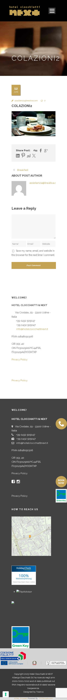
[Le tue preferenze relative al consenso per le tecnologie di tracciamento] (6, 694)
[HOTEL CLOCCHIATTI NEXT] (20, 602)
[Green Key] (20, 637)
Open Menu (51, 11)
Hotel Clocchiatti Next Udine (24, 582)
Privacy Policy (19, 359)
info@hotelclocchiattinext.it (32, 329)
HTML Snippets (20, 698)
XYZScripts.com (46, 698)
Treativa (40, 692)
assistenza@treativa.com (26, 100)
